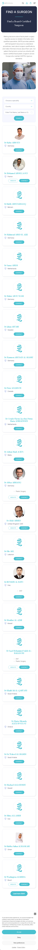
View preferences (19, 943)
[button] (35, 914)
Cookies (14, 947)
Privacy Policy (21, 947)
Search (19, 118)
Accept (19, 932)
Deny (19, 937)
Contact (19, 150)
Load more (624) (19, 894)
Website (13, 180)
